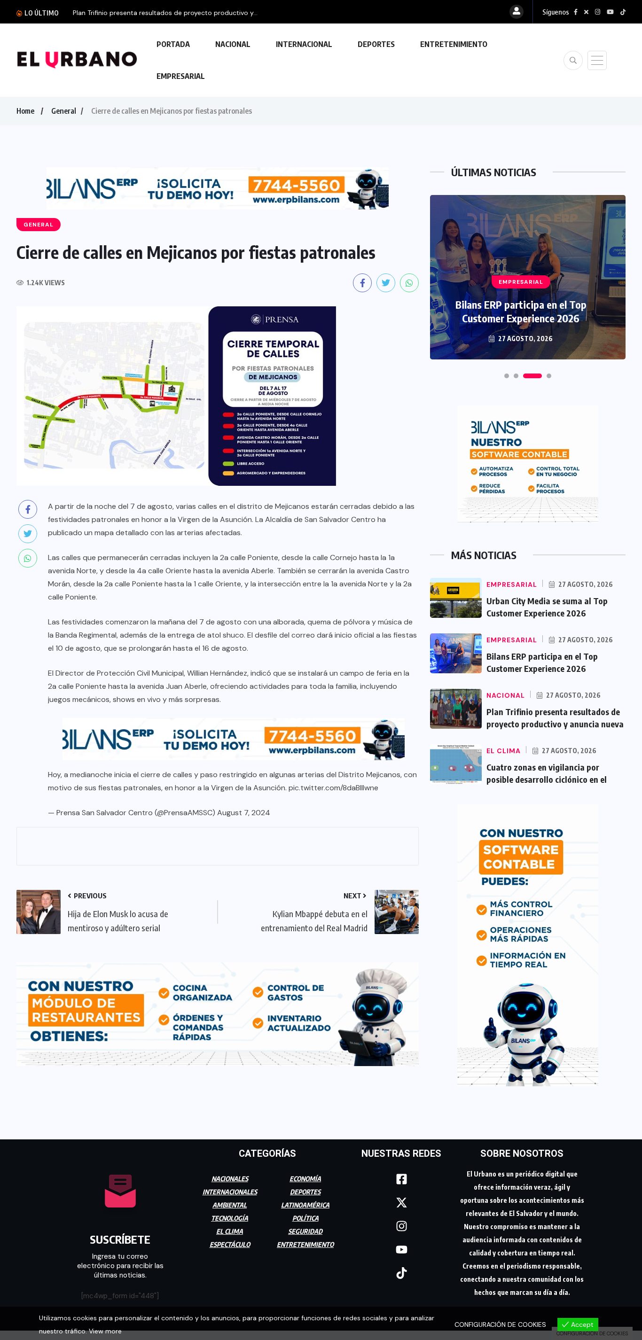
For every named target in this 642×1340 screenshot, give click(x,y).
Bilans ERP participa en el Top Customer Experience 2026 (521, 311)
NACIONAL (233, 44)
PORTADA (173, 44)
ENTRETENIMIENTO (453, 44)
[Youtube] (401, 1250)
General (63, 111)
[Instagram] (401, 1226)
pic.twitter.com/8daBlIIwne (333, 788)
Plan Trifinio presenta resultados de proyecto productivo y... (165, 12)
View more (105, 1331)
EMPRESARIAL (181, 76)
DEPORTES (376, 44)
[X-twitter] (401, 1203)
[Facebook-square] (401, 1179)
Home (25, 111)
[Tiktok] (401, 1273)
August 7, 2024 (243, 813)
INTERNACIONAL (304, 44)
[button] (506, 376)
